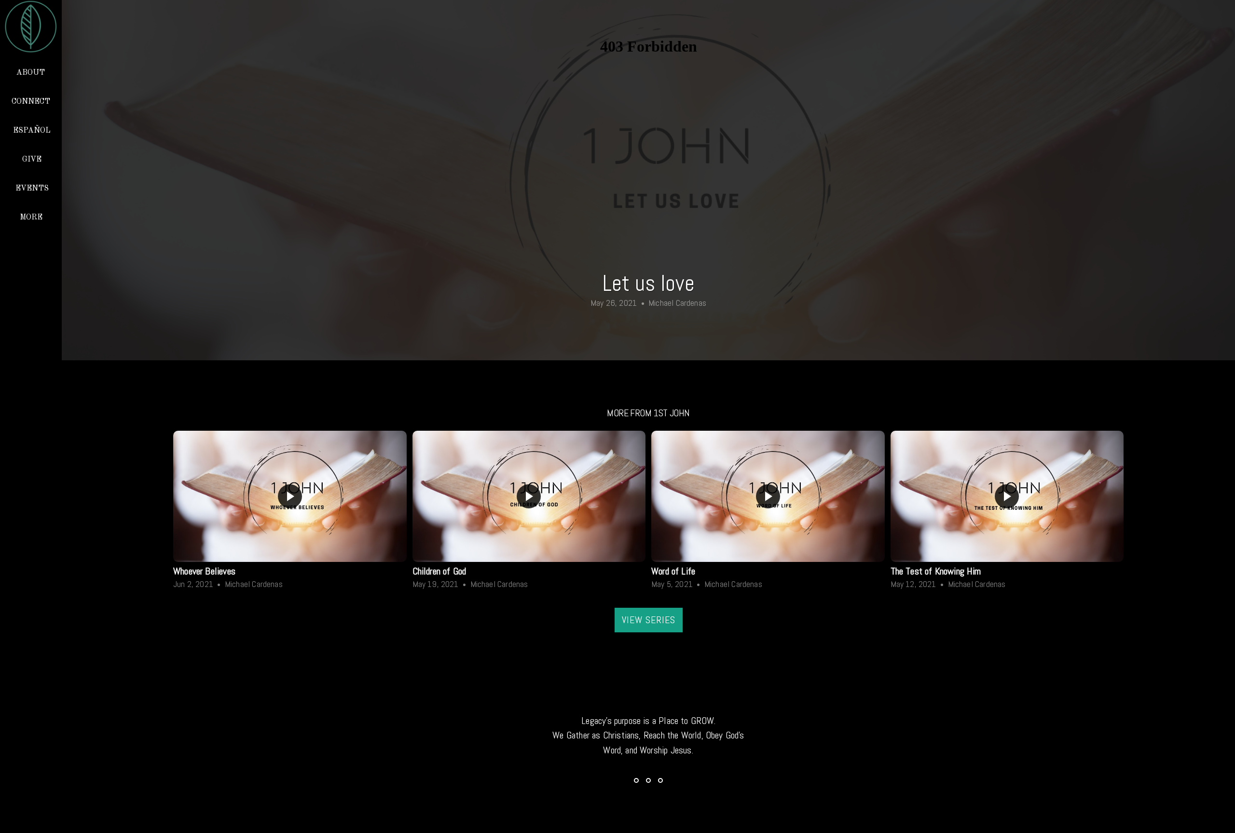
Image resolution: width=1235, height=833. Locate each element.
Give (31, 160)
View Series (648, 620)
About (31, 73)
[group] (290, 512)
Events (32, 188)
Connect (32, 102)
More (32, 217)
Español (32, 131)
